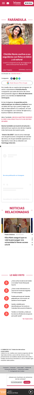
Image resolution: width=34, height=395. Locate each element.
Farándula (17, 20)
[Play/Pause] (31, 392)
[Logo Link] (17, 3)
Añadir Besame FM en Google (18, 83)
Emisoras (12, 367)
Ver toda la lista (28, 319)
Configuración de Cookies (17, 371)
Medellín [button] (10, 391)
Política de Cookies (23, 369)
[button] (3, 3)
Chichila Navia (15, 74)
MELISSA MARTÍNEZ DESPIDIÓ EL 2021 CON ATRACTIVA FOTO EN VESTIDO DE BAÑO (16, 119)
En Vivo (29, 3)
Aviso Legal (20, 367)
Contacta (6, 367)
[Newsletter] (8, 3)
